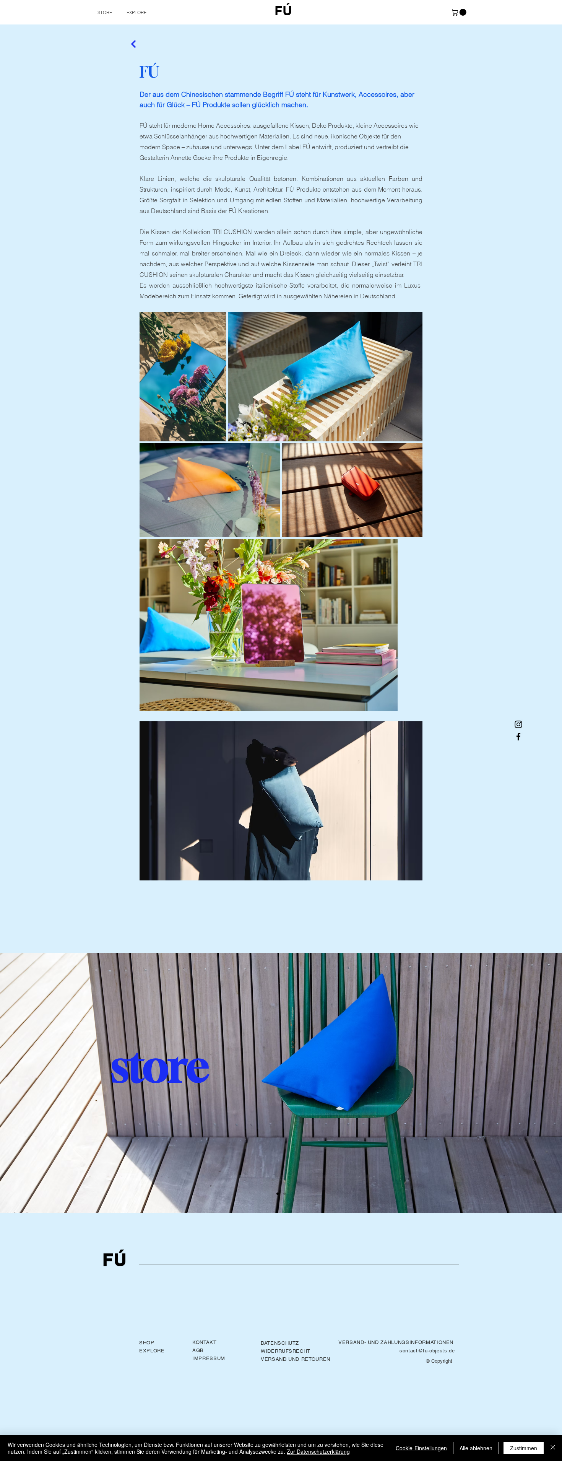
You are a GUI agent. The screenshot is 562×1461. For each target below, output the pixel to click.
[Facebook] (518, 737)
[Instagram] (518, 724)
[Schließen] (552, 1448)
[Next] (133, 44)
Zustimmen (523, 1448)
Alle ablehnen (476, 1448)
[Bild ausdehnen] (183, 376)
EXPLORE (152, 1351)
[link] (459, 12)
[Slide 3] (284, 1194)
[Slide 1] (277, 1194)
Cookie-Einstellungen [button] (421, 1448)
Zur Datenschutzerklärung (318, 1451)
